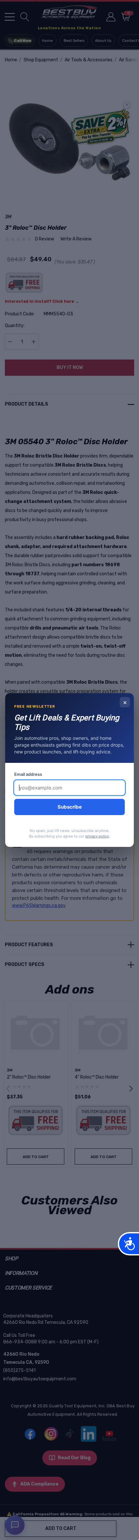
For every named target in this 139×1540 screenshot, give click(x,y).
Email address (28, 774)
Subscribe (70, 807)
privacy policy (97, 836)
